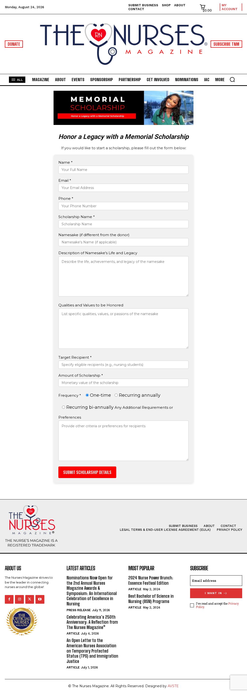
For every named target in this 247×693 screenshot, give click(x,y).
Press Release (79, 610)
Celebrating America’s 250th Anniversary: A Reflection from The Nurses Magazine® (92, 622)
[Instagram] (19, 599)
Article (73, 633)
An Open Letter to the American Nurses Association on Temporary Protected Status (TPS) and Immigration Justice (92, 651)
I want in (213, 593)
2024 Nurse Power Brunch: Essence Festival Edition (150, 580)
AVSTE (173, 686)
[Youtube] (39, 599)
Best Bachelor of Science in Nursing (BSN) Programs (151, 598)
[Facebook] (9, 599)
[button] (232, 79)
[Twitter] (29, 599)
